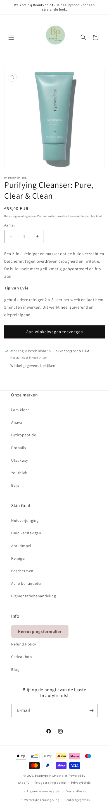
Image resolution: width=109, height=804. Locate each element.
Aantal (9, 225)
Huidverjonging (25, 520)
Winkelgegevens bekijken (33, 365)
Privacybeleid (81, 782)
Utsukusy (19, 460)
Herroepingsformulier (40, 631)
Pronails (18, 447)
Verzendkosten (46, 216)
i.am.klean (20, 409)
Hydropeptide (23, 434)
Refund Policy (23, 644)
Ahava (16, 422)
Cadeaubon (21, 656)
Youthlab (19, 472)
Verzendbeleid (77, 791)
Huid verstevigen (26, 532)
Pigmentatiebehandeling (33, 595)
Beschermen (22, 570)
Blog (15, 669)
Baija (15, 485)
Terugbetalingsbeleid (50, 782)
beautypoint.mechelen (51, 776)
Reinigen (19, 558)
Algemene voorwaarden (44, 791)
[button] (11, 37)
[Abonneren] (91, 710)
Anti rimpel (21, 545)
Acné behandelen (27, 583)
